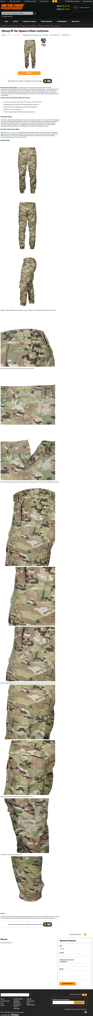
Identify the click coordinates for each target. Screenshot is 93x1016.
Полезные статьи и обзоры (28, 26)
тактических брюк (12, 132)
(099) (63, 9)
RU (66, 1)
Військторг (75, 21)
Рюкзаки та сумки (29, 21)
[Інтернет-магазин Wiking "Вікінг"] (13, 7)
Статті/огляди (44, 1)
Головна (4, 26)
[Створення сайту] (15, 1015)
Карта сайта (30, 1001)
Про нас (3, 1)
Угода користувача (31, 1003)
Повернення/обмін (30, 1)
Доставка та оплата (17, 1005)
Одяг (6, 21)
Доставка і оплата (14, 1)
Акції (2, 999)
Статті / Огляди (13, 26)
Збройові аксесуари (17, 1001)
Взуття (15, 21)
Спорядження (62, 21)
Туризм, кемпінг (46, 21)
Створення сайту (6, 1015)
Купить (29, 73)
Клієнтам (16, 1008)
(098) (63, 6)
